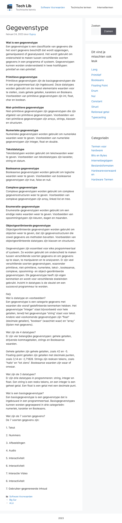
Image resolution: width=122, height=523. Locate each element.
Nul (93, 96)
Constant (96, 101)
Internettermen (105, 7)
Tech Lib (23, 6)
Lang (94, 69)
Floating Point (99, 85)
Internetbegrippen (102, 160)
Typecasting (98, 117)
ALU (11, 503)
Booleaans (97, 80)
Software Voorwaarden (53, 7)
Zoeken (95, 25)
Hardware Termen (102, 179)
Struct (94, 106)
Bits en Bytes (99, 155)
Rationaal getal (100, 111)
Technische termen (81, 7)
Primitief (96, 74)
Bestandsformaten (102, 165)
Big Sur (12, 499)
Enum (94, 90)
